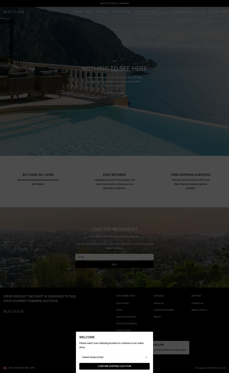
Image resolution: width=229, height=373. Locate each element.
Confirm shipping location (114, 366)
